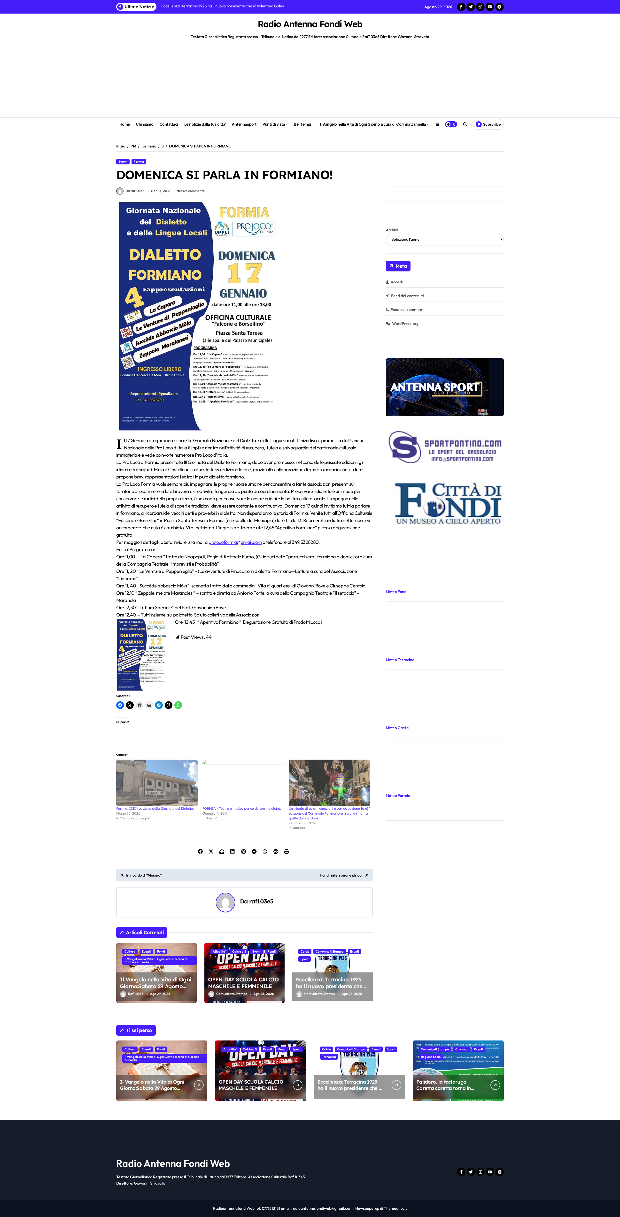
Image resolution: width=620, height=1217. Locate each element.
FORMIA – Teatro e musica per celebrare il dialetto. (241, 808)
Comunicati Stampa (330, 951)
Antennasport (244, 124)
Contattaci (169, 124)
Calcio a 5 (239, 951)
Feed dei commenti (408, 309)
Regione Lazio (431, 1057)
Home (124, 124)
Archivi (392, 229)
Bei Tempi (302, 124)
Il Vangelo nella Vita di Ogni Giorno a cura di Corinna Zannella (373, 124)
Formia (139, 161)
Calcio (305, 951)
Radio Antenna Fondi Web (310, 23)
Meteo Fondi (396, 591)
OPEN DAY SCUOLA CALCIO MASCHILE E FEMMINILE (243, 983)
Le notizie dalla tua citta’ (205, 124)
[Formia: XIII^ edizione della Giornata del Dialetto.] (157, 783)
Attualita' (219, 951)
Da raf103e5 (135, 191)
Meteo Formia (398, 795)
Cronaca (461, 1049)
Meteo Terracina (400, 659)
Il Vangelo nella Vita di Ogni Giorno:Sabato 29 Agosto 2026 (155, 986)
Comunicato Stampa (231, 994)
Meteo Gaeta (397, 727)
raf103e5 (261, 901)
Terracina (329, 1057)
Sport (305, 959)
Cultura (129, 951)
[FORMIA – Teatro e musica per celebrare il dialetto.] (243, 783)
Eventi (122, 161)
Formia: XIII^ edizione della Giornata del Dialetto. (155, 808)
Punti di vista (274, 124)
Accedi (397, 281)
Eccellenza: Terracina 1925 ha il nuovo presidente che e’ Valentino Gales (332, 986)
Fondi (161, 951)
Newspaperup (367, 1208)
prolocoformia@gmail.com (235, 542)
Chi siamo (144, 124)
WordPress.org (405, 323)
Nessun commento (191, 191)
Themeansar (395, 1208)
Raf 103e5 (136, 994)
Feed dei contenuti (407, 295)
